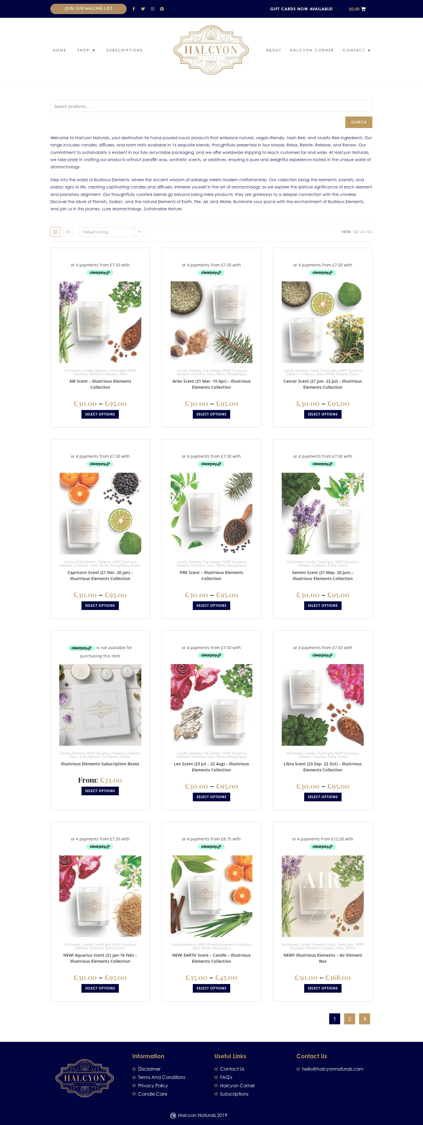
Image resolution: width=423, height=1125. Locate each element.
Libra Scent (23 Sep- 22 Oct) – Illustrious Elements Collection (323, 767)
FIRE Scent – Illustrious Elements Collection (211, 575)
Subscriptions (125, 50)
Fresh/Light (117, 370)
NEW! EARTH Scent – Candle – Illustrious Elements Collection (211, 958)
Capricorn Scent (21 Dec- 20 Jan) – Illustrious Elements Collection (100, 575)
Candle (87, 370)
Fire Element (212, 370)
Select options (100, 414)
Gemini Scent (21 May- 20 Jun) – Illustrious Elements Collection (322, 575)
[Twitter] (143, 9)
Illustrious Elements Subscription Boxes (100, 763)
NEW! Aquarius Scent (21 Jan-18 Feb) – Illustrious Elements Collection (100, 958)
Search (359, 122)
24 (362, 231)
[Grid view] (55, 232)
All (370, 231)
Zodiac (354, 373)
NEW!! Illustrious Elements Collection (104, 372)
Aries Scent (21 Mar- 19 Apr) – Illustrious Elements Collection (211, 384)
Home (59, 50)
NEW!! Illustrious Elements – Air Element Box (322, 958)
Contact (354, 50)
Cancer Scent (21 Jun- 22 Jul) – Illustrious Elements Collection (322, 384)
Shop (83, 50)
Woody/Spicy (236, 373)
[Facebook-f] (133, 9)
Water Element (336, 373)
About (273, 50)
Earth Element (86, 561)
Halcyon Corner (312, 50)
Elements (100, 370)
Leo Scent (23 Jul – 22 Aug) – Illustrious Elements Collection (211, 767)
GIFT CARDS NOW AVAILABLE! (301, 8)
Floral (314, 370)
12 (355, 231)
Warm (220, 373)
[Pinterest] (162, 9)
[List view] (68, 232)
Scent (123, 373)
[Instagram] (152, 9)
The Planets (109, 756)
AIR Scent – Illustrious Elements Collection (100, 384)
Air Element (72, 370)
